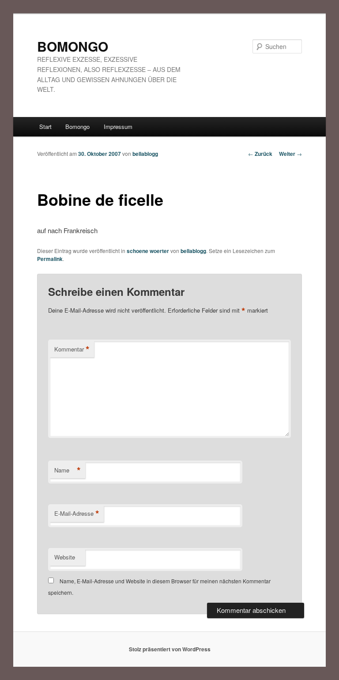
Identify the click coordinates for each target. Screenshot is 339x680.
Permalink (50, 259)
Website (64, 557)
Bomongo (77, 126)
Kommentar (72, 349)
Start (45, 126)
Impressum (118, 126)
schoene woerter (148, 251)
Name (67, 470)
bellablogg (145, 154)
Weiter (290, 154)
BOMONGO (72, 46)
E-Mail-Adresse (76, 513)
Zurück (260, 154)
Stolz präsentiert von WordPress (170, 649)
